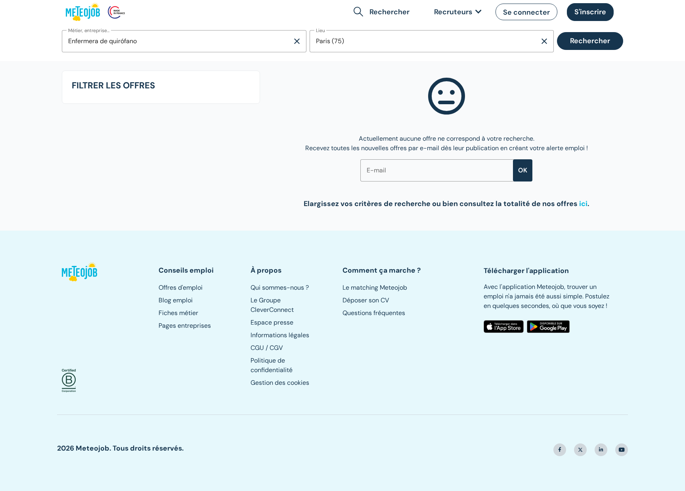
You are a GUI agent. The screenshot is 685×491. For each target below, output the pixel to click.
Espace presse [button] (272, 322)
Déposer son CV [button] (365, 300)
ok (522, 170)
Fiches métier (178, 313)
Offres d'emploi (181, 287)
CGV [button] (276, 348)
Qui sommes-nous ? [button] (280, 287)
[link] (456, 12)
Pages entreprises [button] (185, 325)
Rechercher (590, 41)
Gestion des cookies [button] (280, 382)
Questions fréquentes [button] (373, 313)
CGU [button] (257, 348)
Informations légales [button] (280, 335)
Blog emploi (176, 300)
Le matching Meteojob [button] (374, 287)
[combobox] (177, 41)
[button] (383, 12)
